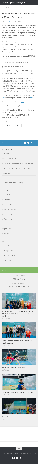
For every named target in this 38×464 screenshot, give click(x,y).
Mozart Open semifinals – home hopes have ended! (19, 392)
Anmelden (6, 246)
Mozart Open (7, 219)
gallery (22, 102)
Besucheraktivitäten (10, 209)
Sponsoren (7, 229)
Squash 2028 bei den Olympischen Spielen (17, 168)
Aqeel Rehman (9, 21)
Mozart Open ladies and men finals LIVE (15, 368)
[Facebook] (25, 143)
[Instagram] (32, 143)
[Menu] (35, 2)
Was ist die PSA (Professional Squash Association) (19, 163)
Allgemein (5, 8)
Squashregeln (8, 173)
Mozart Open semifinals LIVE (11, 417)
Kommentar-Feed (9, 255)
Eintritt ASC (7, 154)
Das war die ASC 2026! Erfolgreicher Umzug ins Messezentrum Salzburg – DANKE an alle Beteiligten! (17, 313)
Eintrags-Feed (8, 251)
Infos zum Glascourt (10, 178)
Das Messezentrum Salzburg (13, 183)
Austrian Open (8, 205)
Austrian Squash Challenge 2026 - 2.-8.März (15, 2)
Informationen (8, 214)
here (3, 98)
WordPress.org (8, 260)
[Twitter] (28, 143)
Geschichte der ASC (9, 158)
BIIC (34, 453)
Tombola (6, 234)
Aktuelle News (8, 195)
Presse (5, 224)
